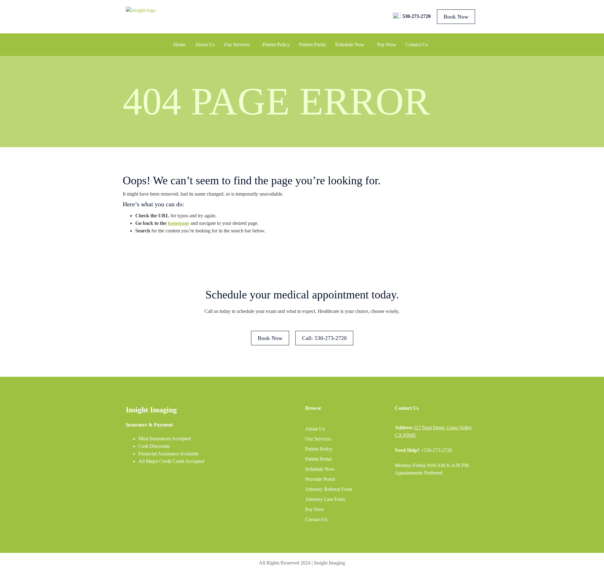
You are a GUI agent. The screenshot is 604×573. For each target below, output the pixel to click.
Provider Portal (320, 479)
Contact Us (416, 44)
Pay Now (386, 44)
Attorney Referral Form (328, 489)
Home (179, 44)
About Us (205, 44)
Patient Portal (312, 44)
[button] (238, 44)
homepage (178, 223)
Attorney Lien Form (325, 499)
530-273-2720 (416, 16)
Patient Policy (276, 44)
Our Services (237, 44)
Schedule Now (350, 44)
